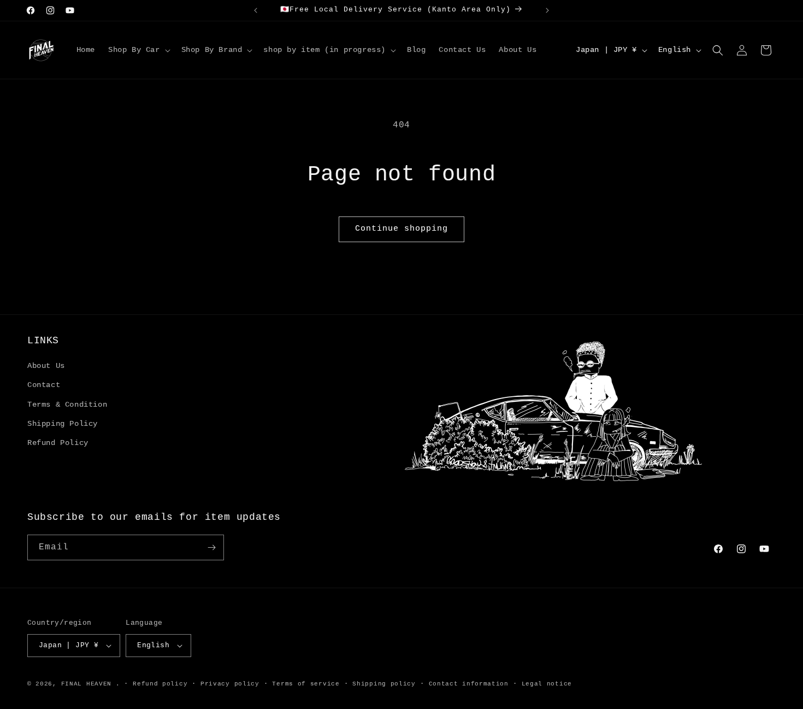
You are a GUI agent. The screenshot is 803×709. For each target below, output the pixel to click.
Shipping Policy (62, 423)
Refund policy (160, 684)
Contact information (469, 684)
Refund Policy (57, 442)
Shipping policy (384, 684)
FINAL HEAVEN (86, 684)
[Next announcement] (547, 10)
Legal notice (547, 684)
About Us (46, 365)
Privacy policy (229, 684)
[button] (138, 49)
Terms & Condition (67, 404)
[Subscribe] (211, 547)
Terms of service (305, 684)
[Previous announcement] (256, 10)
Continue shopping (401, 228)
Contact (43, 384)
